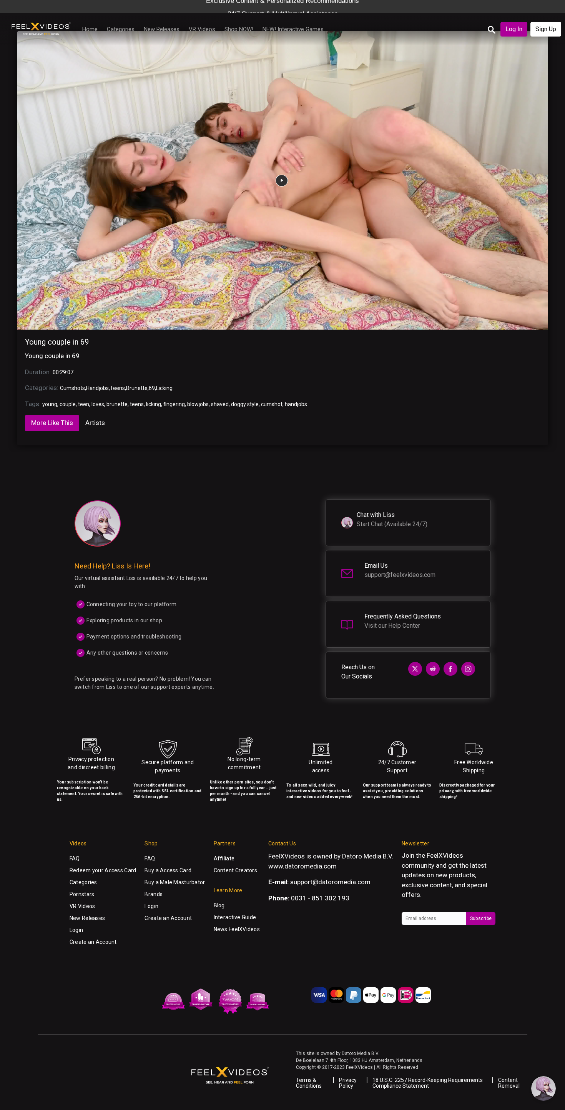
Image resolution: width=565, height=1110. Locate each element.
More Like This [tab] (52, 423)
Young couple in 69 (57, 342)
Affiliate (224, 858)
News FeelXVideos (237, 929)
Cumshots (72, 388)
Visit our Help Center (392, 625)
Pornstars (82, 894)
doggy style (245, 404)
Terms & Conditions (309, 1083)
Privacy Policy (348, 1083)
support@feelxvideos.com (399, 574)
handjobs (296, 404)
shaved (220, 404)
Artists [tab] (95, 423)
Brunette (137, 388)
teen (83, 404)
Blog (219, 905)
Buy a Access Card (168, 870)
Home (90, 29)
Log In (513, 29)
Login (76, 930)
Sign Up (545, 29)
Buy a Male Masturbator (175, 882)
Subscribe (481, 918)
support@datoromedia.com (330, 882)
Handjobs (97, 388)
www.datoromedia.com (302, 866)
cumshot (271, 404)
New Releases (161, 29)
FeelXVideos (445, 855)
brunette (117, 404)
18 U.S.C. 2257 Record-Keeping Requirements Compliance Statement (427, 1083)
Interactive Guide (235, 917)
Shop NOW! (238, 29)
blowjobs (198, 404)
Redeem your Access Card (103, 870)
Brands (154, 894)
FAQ (75, 858)
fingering (174, 404)
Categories (121, 29)
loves (97, 404)
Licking (164, 388)
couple (68, 404)
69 (152, 388)
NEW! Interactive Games (293, 29)
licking (153, 404)
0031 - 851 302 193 (320, 898)
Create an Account (93, 942)
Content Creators (235, 870)
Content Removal (509, 1083)
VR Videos (202, 29)
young (49, 404)
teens (137, 404)
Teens (117, 388)
